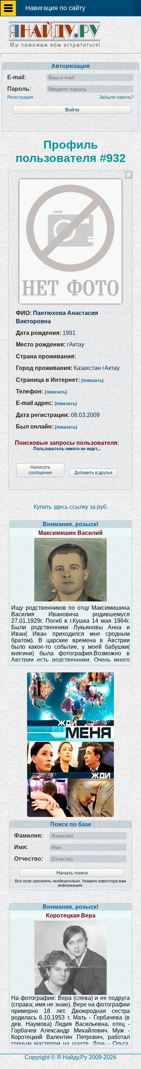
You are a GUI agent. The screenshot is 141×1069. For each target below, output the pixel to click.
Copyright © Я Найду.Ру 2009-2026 (70, 1057)
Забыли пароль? (116, 97)
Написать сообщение (40, 470)
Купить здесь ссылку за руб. (71, 507)
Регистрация (20, 97)
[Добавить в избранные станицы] (128, 174)
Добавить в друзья (93, 472)
